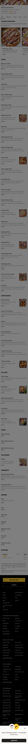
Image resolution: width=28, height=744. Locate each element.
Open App (14, 740)
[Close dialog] (24, 728)
